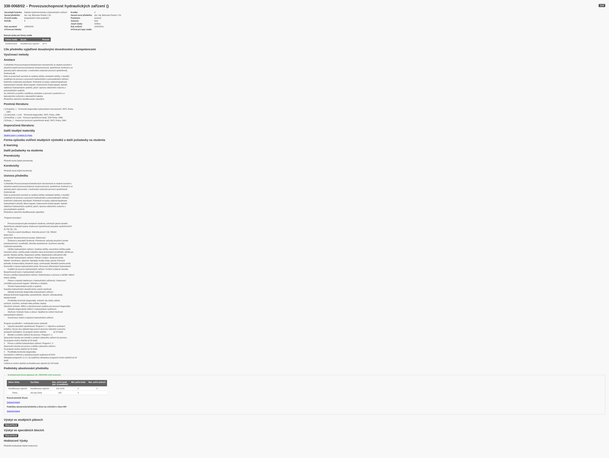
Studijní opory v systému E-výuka (18, 135)
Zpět (602, 5)
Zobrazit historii (13, 402)
